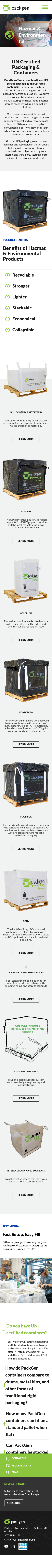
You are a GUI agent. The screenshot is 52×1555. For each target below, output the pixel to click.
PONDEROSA (26, 712)
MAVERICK (26, 816)
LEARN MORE (26, 439)
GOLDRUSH (26, 613)
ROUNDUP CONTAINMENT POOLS (26, 972)
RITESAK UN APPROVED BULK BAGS (26, 1170)
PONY (26, 921)
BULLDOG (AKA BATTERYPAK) (26, 412)
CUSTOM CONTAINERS (26, 1071)
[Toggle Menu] (45, 7)
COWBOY (26, 511)
